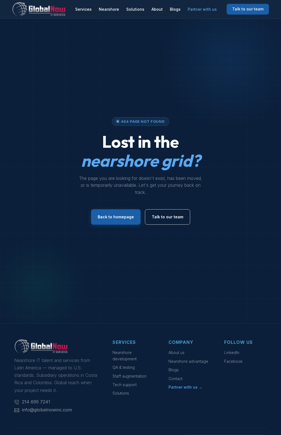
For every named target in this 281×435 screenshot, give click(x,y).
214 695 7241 (36, 402)
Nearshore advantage (188, 361)
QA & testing (124, 367)
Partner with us (202, 9)
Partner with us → (185, 387)
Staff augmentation (130, 376)
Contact (175, 378)
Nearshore (109, 9)
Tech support (125, 384)
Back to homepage (116, 216)
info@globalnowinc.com (47, 409)
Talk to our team (247, 9)
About (157, 9)
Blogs (175, 9)
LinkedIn (231, 352)
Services (83, 9)
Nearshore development (125, 355)
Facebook (233, 361)
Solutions (135, 9)
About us (176, 352)
